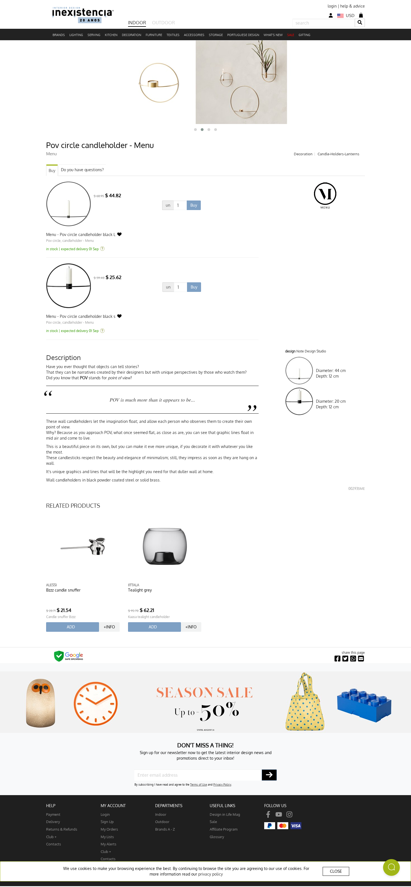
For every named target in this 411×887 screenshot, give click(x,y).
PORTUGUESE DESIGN (243, 35)
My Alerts (108, 843)
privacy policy (210, 874)
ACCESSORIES (194, 35)
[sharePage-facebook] (337, 658)
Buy (52, 170)
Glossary (217, 836)
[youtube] (279, 814)
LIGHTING (76, 35)
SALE (290, 35)
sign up (107, 821)
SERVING (94, 35)
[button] (195, 129)
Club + (51, 836)
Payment (53, 814)
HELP (50, 805)
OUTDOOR (163, 22)
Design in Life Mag (225, 814)
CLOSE (336, 871)
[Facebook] (268, 814)
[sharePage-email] (361, 658)
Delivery (53, 821)
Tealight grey (140, 590)
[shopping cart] (360, 15)
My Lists (107, 836)
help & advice (352, 6)
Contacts (53, 843)
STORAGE (216, 35)
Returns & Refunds (61, 829)
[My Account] (330, 15)
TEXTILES (173, 35)
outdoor (162, 821)
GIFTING (304, 35)
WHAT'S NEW (273, 35)
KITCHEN (111, 35)
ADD (71, 626)
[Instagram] (289, 814)
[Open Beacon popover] (391, 867)
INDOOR (137, 22)
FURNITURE (154, 35)
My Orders (109, 829)
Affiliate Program (223, 829)
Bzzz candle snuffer (63, 590)
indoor (160, 814)
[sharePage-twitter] (345, 658)
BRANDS (59, 35)
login (332, 6)
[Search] (360, 22)
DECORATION (131, 35)
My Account (113, 805)
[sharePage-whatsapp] (353, 658)
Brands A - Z (165, 829)
